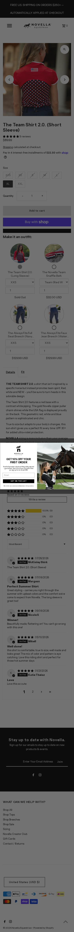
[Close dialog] (71, 444)
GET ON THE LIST (18, 481)
